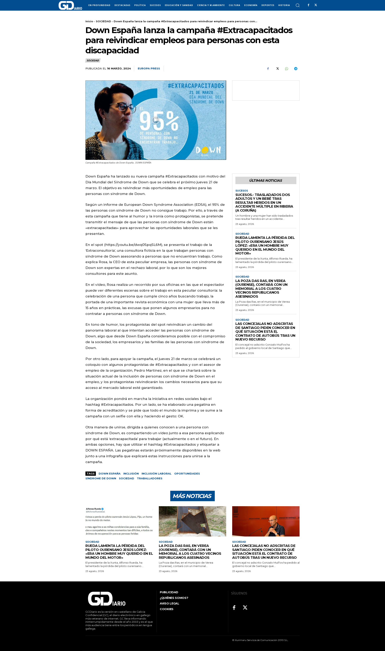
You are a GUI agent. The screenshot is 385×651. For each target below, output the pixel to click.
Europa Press (149, 68)
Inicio (89, 21)
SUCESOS (241, 190)
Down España (110, 473)
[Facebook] (308, 5)
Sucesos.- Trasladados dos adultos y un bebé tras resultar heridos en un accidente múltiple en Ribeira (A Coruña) (264, 202)
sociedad (126, 478)
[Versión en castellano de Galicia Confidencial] (70, 5)
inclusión (131, 473)
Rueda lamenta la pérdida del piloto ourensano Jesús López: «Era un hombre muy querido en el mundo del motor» (265, 245)
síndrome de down (100, 478)
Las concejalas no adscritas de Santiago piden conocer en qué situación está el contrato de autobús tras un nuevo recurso (265, 331)
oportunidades (187, 473)
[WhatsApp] (286, 69)
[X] (315, 5)
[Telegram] (296, 69)
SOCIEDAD (103, 21)
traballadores (149, 478)
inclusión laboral (156, 473)
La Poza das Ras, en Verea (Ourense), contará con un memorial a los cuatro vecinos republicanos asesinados (261, 288)
